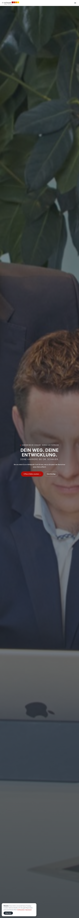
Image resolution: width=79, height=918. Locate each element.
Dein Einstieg (51, 474)
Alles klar (8, 913)
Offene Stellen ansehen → (32, 474)
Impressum (28, 909)
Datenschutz (21, 909)
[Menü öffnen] (75, 3)
